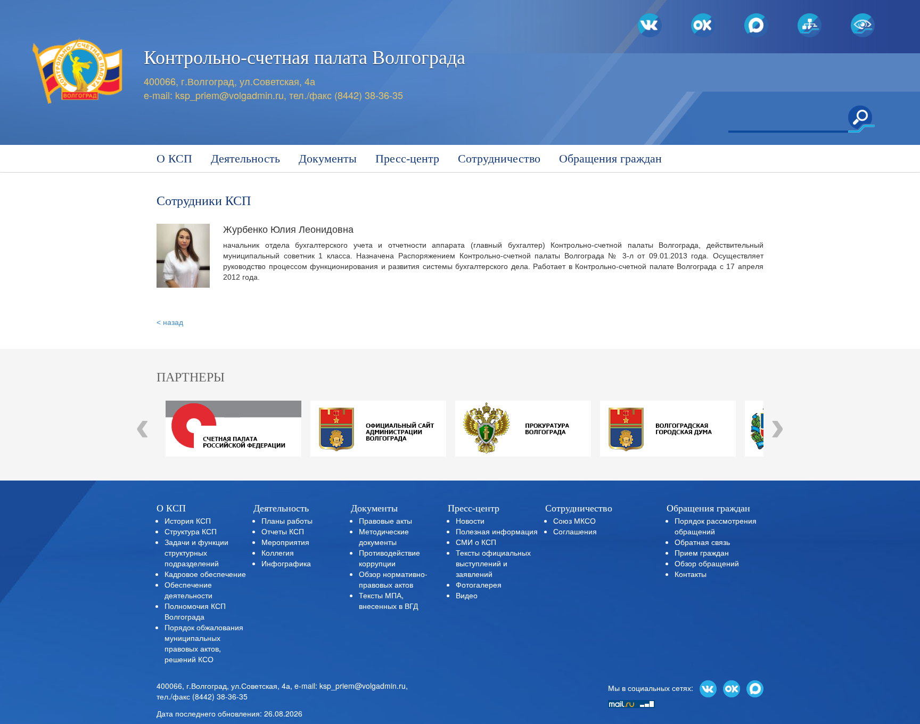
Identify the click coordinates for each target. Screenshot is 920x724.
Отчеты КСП (282, 531)
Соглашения (575, 531)
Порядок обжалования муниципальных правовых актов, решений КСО (204, 643)
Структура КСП (191, 531)
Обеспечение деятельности (188, 589)
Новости (470, 520)
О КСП (174, 158)
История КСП (188, 520)
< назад (170, 322)
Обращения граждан (610, 158)
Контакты (691, 573)
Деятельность (245, 158)
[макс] (754, 687)
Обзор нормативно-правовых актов (393, 579)
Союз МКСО (574, 520)
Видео (467, 595)
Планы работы (287, 520)
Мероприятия (285, 541)
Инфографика (286, 563)
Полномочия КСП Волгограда (195, 611)
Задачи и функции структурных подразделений (196, 552)
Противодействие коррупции (389, 557)
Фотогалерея (479, 584)
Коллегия (277, 552)
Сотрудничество (499, 158)
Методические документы (384, 536)
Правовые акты (385, 520)
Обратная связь (702, 541)
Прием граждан (702, 552)
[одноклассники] (731, 687)
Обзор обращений (707, 563)
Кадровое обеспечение (205, 573)
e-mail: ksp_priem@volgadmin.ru (350, 685)
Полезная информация (497, 531)
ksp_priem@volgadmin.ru (229, 95)
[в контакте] (708, 687)
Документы (328, 158)
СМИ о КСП (476, 541)
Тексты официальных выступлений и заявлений (493, 563)
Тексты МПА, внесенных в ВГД (388, 600)
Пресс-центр (407, 158)
